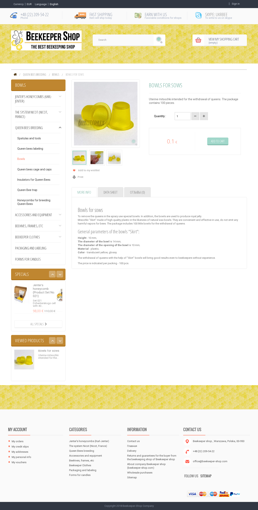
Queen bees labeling (30, 148)
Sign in (236, 3)
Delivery (131, 450)
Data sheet (111, 192)
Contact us (133, 441)
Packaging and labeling (30, 248)
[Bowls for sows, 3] (114, 157)
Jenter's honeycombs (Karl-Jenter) (33, 98)
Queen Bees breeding (34, 74)
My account (17, 429)
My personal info (21, 457)
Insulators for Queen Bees (33, 179)
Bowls (55, 74)
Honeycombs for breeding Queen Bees (33, 202)
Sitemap (132, 477)
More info (84, 192)
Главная (132, 445)
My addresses (20, 451)
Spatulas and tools (29, 138)
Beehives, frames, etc (29, 225)
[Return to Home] (15, 74)
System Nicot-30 (49, 285)
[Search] (159, 40)
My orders (17, 441)
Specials (22, 274)
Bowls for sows (48, 356)
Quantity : (160, 116)
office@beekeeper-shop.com (210, 461)
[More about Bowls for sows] (24, 365)
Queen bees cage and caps (34, 169)
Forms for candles (28, 259)
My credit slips (20, 446)
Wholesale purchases (139, 472)
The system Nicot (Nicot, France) (31, 114)
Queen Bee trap (27, 190)
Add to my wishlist (89, 170)
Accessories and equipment (33, 214)
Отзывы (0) (137, 192)
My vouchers (19, 462)
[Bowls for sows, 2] (97, 157)
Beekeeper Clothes (27, 237)
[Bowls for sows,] (79, 157)
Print (80, 176)
